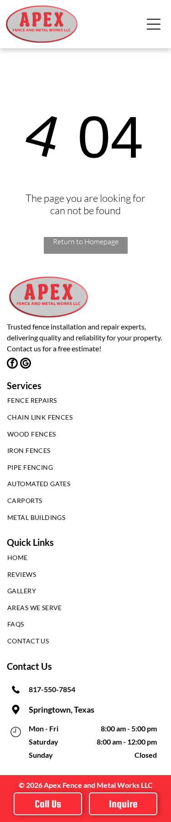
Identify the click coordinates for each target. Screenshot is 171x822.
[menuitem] (85, 403)
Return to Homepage (86, 241)
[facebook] (12, 364)
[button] (154, 24)
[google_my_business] (25, 364)
